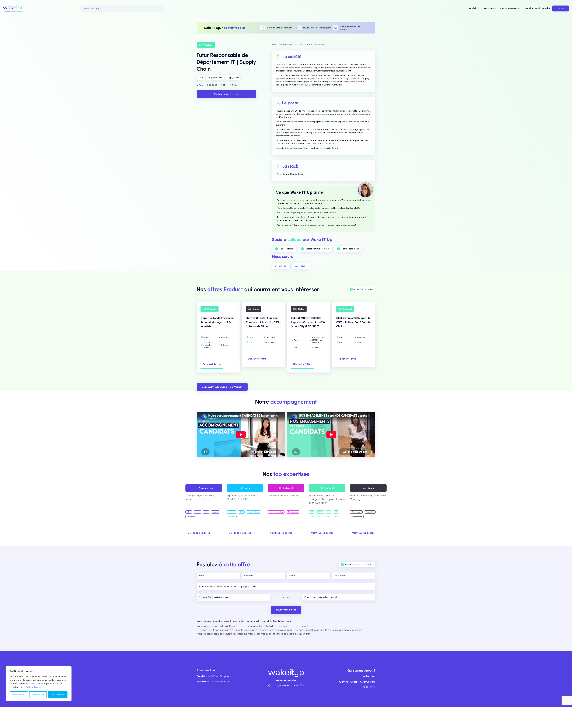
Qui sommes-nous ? (361, 670)
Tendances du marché (537, 8)
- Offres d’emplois (213, 676)
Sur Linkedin (280, 266)
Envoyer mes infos (286, 609)
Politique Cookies (33, 687)
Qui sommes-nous (510, 8)
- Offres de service (213, 681)
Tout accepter (58, 694)
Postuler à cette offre (226, 94)
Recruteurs (490, 8)
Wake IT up (276, 44)
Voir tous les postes (199, 532)
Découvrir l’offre (212, 364)
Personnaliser (19, 694)
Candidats (474, 8)
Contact (560, 8)
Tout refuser (38, 694)
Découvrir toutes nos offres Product (222, 386)
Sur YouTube (301, 266)
